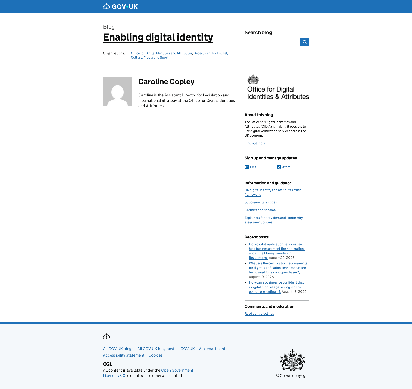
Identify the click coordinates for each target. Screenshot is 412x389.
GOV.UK (187, 348)
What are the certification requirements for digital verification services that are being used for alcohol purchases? (278, 267)
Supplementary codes (261, 202)
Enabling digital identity (158, 37)
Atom (286, 167)
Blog (109, 26)
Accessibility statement (123, 355)
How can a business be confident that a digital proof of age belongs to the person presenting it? (276, 286)
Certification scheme (260, 210)
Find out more (255, 143)
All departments (213, 348)
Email (254, 167)
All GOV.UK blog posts (156, 348)
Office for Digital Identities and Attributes (161, 53)
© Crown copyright (292, 375)
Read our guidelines (259, 313)
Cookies (155, 355)
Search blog (258, 32)
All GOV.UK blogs (118, 348)
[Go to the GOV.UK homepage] (120, 7)
